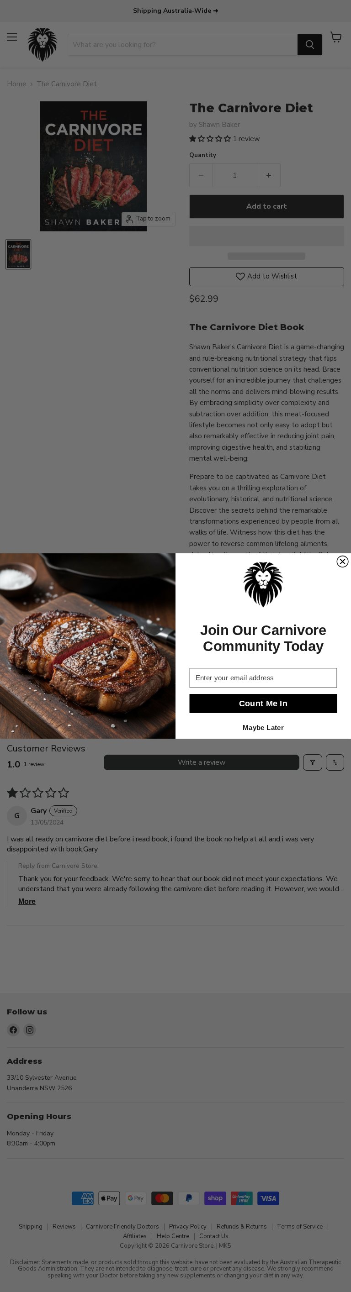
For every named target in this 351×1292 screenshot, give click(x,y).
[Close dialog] (342, 561)
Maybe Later (263, 727)
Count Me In (263, 703)
